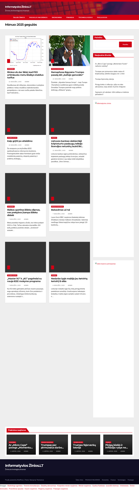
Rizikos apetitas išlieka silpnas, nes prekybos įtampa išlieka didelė (23, 212)
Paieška (98, 37)
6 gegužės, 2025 (59, 285)
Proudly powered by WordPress (14, 480)
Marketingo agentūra (15, 486)
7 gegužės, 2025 (15, 219)
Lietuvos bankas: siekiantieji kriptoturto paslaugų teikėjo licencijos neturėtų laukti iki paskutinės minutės (66, 145)
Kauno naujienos (31, 489)
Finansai (70, 17)
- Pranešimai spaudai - (16, 489)
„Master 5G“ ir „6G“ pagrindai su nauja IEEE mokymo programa (24, 280)
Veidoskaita (124, 486)
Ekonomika (57, 17)
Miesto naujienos (85, 486)
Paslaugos (102, 17)
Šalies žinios (19, 17)
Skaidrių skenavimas (48, 486)
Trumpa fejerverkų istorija (104, 79)
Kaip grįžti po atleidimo (19, 141)
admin (27, 81)
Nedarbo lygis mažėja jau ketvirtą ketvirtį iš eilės (69, 280)
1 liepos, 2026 (15, 451)
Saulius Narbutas (98, 486)
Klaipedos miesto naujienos (67, 486)
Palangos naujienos (60, 489)
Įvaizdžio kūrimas (112, 486)
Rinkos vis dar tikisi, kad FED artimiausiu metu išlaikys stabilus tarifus (25, 75)
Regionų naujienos (45, 489)
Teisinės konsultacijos (32, 486)
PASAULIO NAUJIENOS (38, 17)
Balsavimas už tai (60, 209)
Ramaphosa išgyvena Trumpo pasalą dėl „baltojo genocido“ (67, 73)
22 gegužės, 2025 (15, 81)
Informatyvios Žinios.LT (18, 6)
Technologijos (85, 17)
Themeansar (40, 480)
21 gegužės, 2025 (59, 150)
